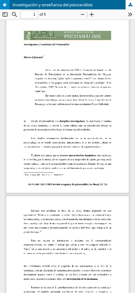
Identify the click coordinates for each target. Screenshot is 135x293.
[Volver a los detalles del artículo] (4, 4)
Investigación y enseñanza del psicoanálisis (53, 5)
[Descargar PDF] (130, 4)
